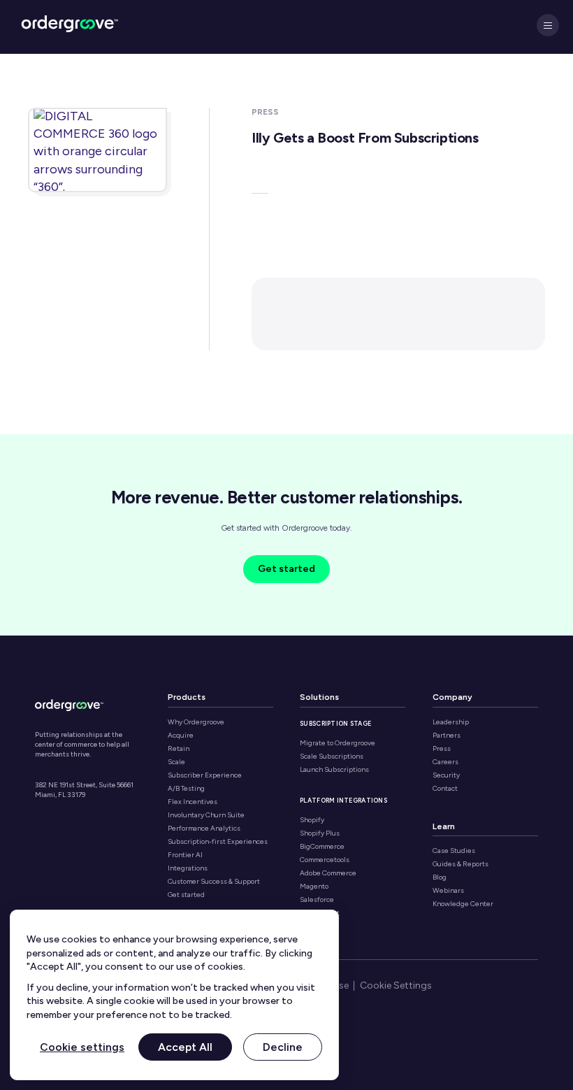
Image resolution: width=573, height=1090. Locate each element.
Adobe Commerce (328, 873)
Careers (445, 762)
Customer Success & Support (214, 881)
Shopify (312, 820)
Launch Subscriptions (334, 770)
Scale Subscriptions (331, 756)
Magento (314, 886)
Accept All (185, 1046)
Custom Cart (320, 913)
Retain (178, 749)
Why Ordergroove (196, 722)
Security (446, 775)
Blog (440, 877)
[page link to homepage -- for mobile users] (70, 26)
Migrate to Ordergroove (337, 743)
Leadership (451, 722)
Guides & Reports (460, 864)
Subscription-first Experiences (218, 842)
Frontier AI (185, 855)
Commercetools (324, 860)
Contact (445, 788)
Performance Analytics (204, 828)
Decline (283, 1046)
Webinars (448, 891)
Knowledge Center (463, 904)
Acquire (181, 735)
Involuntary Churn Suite (206, 815)
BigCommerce (322, 846)
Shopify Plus (320, 833)
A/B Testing (186, 788)
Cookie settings (82, 1046)
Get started (286, 569)
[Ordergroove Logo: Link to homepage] (69, 703)
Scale (176, 762)
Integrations (188, 868)
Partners (446, 735)
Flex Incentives (192, 802)
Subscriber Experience (205, 775)
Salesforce (317, 900)
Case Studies (454, 851)
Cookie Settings (396, 986)
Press (442, 749)
